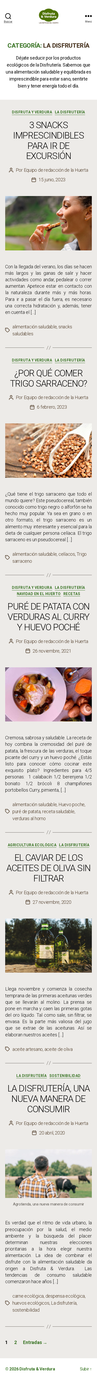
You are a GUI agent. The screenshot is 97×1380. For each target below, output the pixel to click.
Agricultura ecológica (32, 845)
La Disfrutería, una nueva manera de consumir (48, 1099)
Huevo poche (71, 804)
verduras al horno (29, 818)
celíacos (66, 554)
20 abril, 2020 (52, 1133)
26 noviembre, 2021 (52, 651)
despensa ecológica (65, 1296)
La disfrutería (70, 112)
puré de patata (26, 811)
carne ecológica (28, 1296)
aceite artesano (27, 1049)
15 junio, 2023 (52, 179)
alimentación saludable (34, 326)
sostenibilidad (25, 1310)
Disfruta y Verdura (32, 112)
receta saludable (58, 811)
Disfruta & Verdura (37, 1369)
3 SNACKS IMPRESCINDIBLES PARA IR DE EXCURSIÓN (48, 141)
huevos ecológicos (30, 1303)
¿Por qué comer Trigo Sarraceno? (48, 378)
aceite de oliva (58, 1049)
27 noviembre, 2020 (52, 902)
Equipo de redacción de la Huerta (56, 170)
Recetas (71, 594)
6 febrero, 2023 (52, 407)
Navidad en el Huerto (39, 594)
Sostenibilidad (65, 1076)
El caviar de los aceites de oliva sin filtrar (48, 868)
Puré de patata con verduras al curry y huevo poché (48, 617)
